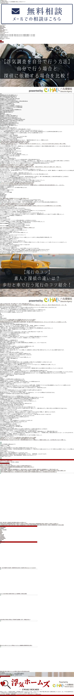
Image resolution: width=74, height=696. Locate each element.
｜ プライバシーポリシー (21, 694)
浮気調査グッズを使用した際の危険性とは (9, 115)
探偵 (1, 40)
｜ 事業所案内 (13, 694)
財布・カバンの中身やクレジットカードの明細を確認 (11, 107)
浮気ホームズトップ (4, 32)
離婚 (1, 540)
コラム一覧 (2, 33)
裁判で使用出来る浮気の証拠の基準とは (8, 96)
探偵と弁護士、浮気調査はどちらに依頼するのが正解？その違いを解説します (49, 470)
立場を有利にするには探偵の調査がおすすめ (9, 122)
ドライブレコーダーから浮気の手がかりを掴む (9, 102)
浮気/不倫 (2, 534)
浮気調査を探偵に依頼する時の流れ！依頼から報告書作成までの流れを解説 (48, 524)
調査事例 (2, 28)
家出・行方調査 (3, 529)
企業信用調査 (3, 527)
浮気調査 (2, 41)
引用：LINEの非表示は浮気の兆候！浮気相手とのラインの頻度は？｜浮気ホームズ (17, 227)
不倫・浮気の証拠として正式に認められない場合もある (11, 120)
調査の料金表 (3, 27)
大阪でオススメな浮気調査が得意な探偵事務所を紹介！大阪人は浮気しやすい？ (17, 466)
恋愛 (1, 530)
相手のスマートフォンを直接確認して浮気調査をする (11, 105)
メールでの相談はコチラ (5, 676)
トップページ (3, 24)
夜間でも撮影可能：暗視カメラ (6, 112)
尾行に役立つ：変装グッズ (5, 114)
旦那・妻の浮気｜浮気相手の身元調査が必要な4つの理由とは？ (13, 522)
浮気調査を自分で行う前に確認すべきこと (9, 95)
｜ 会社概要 (7, 694)
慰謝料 (1, 532)
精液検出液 (2, 113)
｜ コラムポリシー (30, 694)
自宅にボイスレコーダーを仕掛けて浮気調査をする (10, 109)
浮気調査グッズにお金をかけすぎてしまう (9, 116)
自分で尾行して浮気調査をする (6, 108)
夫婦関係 (2, 528)
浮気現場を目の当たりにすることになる (8, 121)
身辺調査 (2, 539)
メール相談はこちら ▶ (4, 463)
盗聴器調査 (2, 537)
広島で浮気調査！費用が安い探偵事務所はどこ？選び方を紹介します (44, 469)
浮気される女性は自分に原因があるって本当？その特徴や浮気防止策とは (16, 465)
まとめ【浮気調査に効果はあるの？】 (8, 124)
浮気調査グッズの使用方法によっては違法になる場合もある (12, 119)
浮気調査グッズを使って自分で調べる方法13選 (9, 98)
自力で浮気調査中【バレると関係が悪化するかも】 (10, 118)
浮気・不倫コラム (3, 29)
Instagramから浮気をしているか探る (7, 104)
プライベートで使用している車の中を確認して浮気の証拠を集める (14, 101)
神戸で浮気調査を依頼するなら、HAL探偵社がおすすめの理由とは (43, 471)
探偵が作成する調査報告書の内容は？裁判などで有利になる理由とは (44, 523)
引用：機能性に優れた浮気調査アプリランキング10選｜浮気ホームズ (14, 198)
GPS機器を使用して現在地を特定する (8, 99)
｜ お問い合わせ (37, 694)
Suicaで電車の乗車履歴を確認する (7, 110)
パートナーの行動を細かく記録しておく (8, 97)
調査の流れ (2, 26)
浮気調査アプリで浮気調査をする (7, 103)
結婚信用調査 (3, 538)
